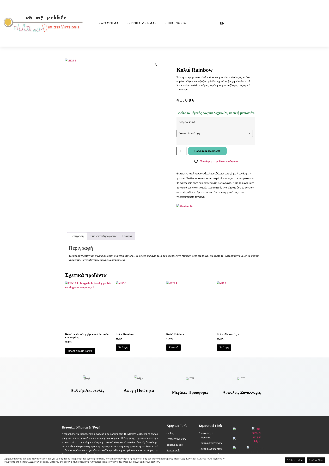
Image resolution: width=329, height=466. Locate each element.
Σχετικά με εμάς (141, 23)
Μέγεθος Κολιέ (187, 122)
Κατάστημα (108, 23)
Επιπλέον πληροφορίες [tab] (103, 236)
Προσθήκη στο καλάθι (207, 150)
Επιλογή (122, 347)
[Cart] (211, 23)
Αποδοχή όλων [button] (316, 460)
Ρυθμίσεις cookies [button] (295, 460)
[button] (155, 64)
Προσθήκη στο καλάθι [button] (80, 350)
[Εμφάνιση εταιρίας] (184, 206)
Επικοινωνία (175, 23)
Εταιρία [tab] (127, 236)
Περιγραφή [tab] (77, 236)
